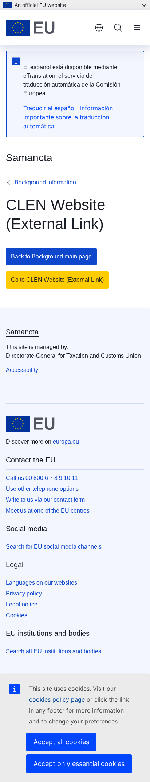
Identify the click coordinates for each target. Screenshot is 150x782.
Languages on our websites (41, 583)
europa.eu (66, 441)
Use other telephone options (42, 489)
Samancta (22, 332)
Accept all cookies (61, 742)
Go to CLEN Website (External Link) (57, 280)
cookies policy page (57, 699)
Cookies (16, 615)
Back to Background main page (51, 256)
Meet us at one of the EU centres (48, 511)
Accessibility (22, 370)
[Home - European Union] (47, 28)
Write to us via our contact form (45, 500)
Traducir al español (49, 108)
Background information (45, 182)
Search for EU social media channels (54, 547)
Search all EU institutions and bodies (53, 651)
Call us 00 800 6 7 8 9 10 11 (42, 478)
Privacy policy (24, 593)
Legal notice (22, 604)
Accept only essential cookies (79, 763)
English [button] (99, 27)
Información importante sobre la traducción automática (68, 117)
